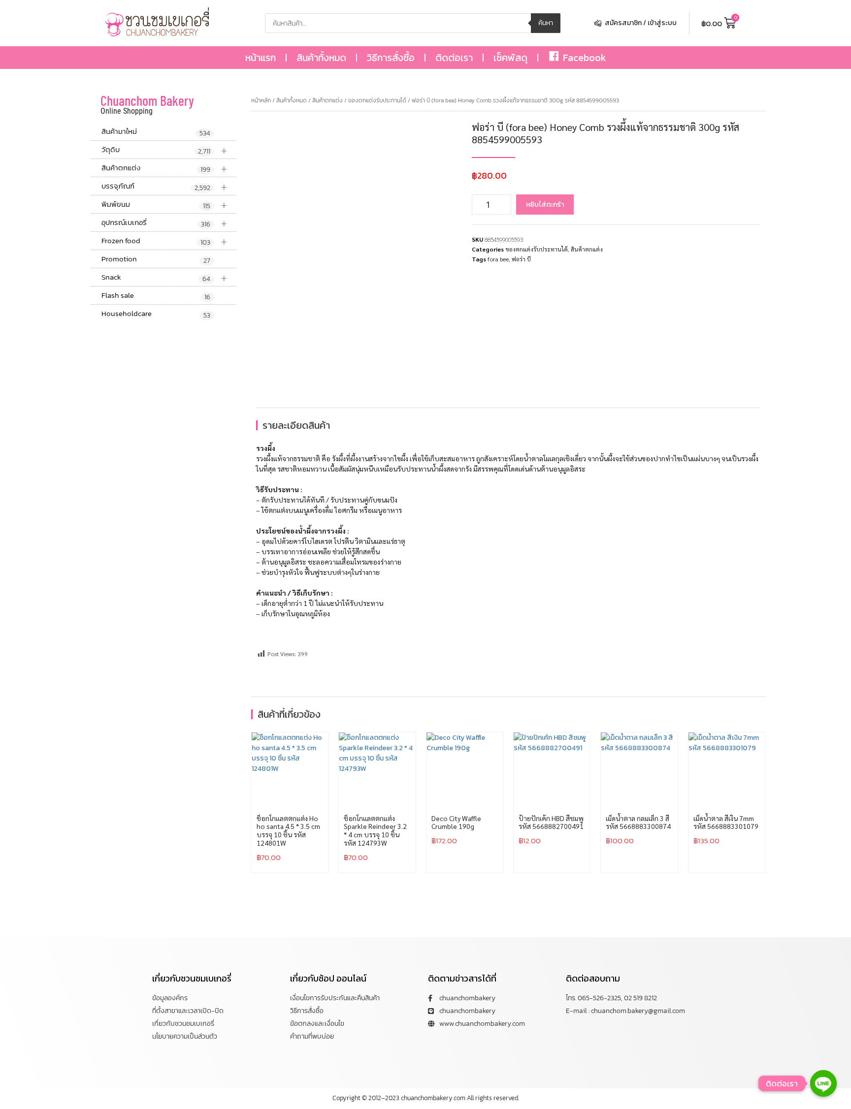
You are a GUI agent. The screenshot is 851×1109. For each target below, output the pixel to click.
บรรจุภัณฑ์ (164, 186)
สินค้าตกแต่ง (164, 168)
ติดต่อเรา (454, 57)
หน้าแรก (260, 57)
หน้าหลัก (261, 100)
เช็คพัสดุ (510, 57)
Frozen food (164, 241)
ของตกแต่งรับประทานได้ (377, 100)
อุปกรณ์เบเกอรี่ (164, 223)
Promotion (155, 259)
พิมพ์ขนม (164, 204)
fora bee (498, 259)
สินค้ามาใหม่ (155, 132)
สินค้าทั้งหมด (321, 57)
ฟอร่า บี (521, 259)
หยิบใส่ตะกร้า (545, 204)
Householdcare (155, 314)
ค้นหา (545, 23)
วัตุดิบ (164, 150)
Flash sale (155, 295)
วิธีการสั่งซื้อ (391, 57)
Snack (164, 277)
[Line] (823, 1083)
